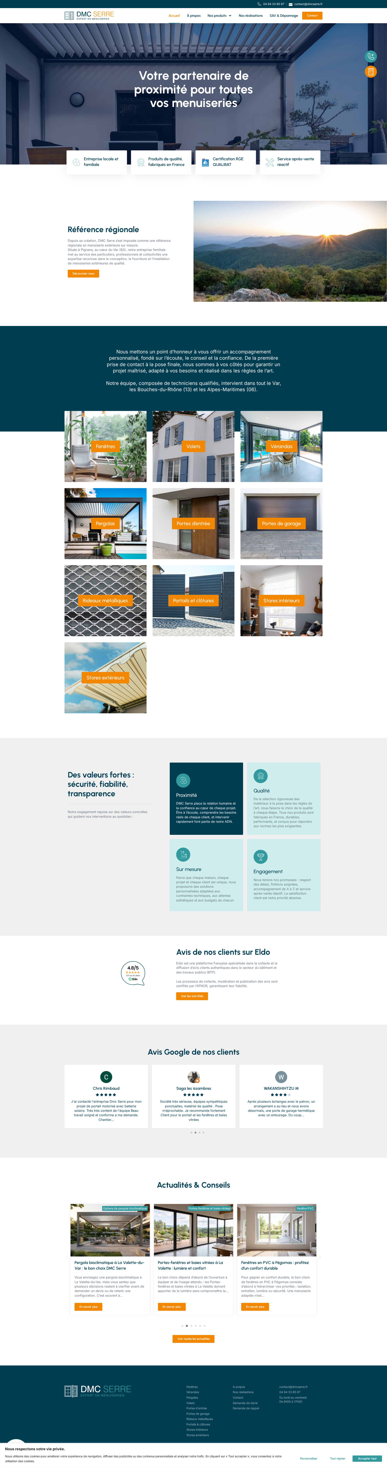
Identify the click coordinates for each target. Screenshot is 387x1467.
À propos (194, 16)
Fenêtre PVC (222, 1208)
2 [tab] (196, 1133)
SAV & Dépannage (284, 16)
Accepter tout (367, 1458)
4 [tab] (204, 1133)
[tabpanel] (106, 1095)
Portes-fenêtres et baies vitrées (126, 1208)
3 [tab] (200, 1133)
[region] (193, 1455)
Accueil (174, 16)
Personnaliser (308, 1458)
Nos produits (217, 16)
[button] (67, 1257)
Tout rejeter (337, 1458)
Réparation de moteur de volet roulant (288, 1208)
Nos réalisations (251, 16)
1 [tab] (191, 1133)
